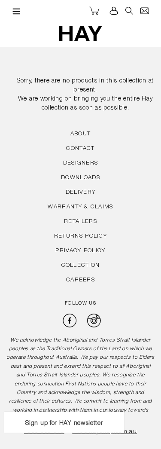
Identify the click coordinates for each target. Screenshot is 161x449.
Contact (80, 149)
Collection (80, 266)
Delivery (80, 192)
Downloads (80, 178)
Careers (80, 280)
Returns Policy (80, 236)
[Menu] (14, 11)
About (80, 134)
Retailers (80, 222)
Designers (80, 163)
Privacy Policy (80, 251)
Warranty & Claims (80, 207)
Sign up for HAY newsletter (64, 424)
